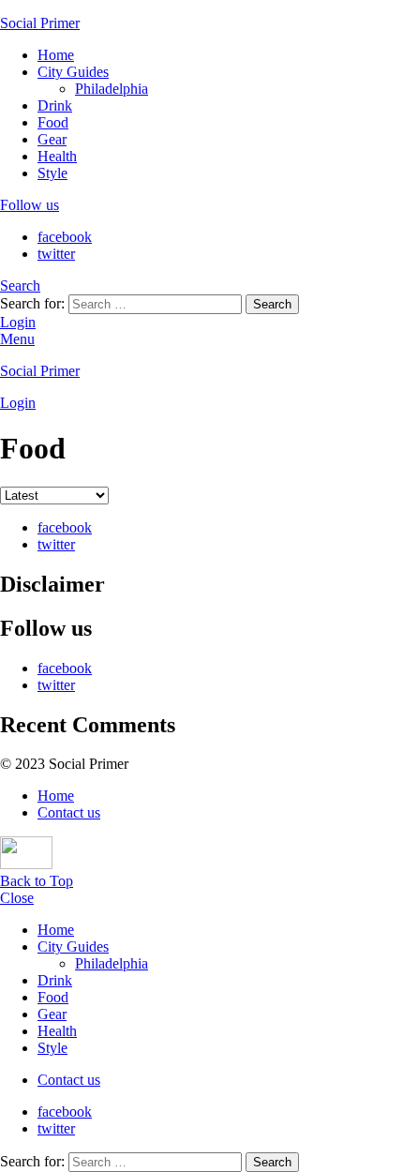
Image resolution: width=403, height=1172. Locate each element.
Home (55, 55)
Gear (52, 139)
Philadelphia (111, 89)
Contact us (68, 812)
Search (272, 304)
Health (57, 156)
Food (52, 122)
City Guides (73, 72)
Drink (54, 105)
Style (52, 173)
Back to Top (36, 881)
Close (17, 898)
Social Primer (40, 23)
